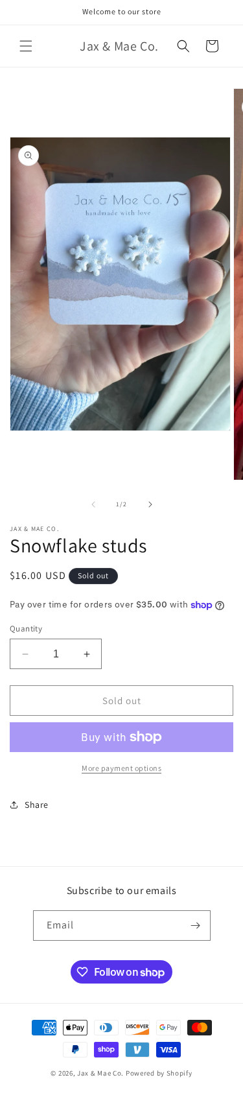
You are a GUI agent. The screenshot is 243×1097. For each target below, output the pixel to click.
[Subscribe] (195, 925)
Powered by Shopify (159, 1073)
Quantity (26, 628)
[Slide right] (150, 504)
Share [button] (37, 804)
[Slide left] (93, 504)
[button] (26, 46)
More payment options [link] (121, 768)
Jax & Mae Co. (100, 1073)
